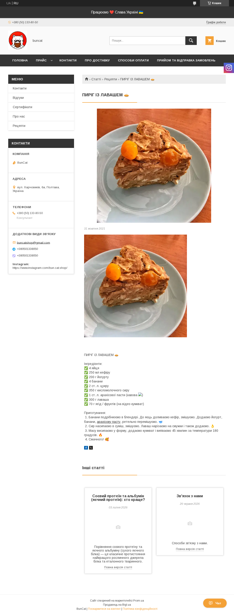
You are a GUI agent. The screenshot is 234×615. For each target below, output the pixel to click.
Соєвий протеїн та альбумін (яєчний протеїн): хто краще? (118, 498)
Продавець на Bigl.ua (117, 604)
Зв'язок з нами (190, 496)
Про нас (19, 116)
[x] (91, 448)
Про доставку (97, 60)
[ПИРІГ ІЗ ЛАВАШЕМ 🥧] (154, 166)
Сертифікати (22, 107)
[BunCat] (17, 48)
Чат (218, 603)
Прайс (41, 60)
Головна (20, 60)
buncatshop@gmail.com (33, 242)
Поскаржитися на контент (104, 608)
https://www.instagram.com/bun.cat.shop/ (40, 268)
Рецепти (110, 79)
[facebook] (86, 448)
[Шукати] (191, 40)
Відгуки (18, 97)
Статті (96, 79)
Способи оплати (133, 60)
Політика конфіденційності (140, 608)
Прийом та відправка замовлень (186, 60)
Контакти (68, 60)
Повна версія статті (118, 567)
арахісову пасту (108, 422)
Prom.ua (138, 600)
